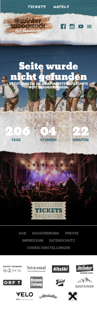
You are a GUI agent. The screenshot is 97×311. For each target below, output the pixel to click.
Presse (72, 233)
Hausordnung (45, 233)
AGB (22, 233)
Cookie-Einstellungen (48, 247)
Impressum (32, 240)
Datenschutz (62, 240)
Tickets (37, 6)
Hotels (61, 6)
